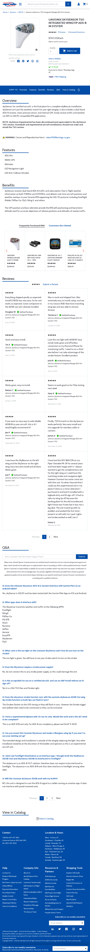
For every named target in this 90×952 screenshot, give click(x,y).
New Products (71, 899)
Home (5, 12)
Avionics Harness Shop (74, 876)
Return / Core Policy (9, 899)
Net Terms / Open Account (12, 882)
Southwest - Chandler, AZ (54, 840)
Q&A (58, 90)
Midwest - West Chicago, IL (54, 846)
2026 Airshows (50, 876)
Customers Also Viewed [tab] (60, 225)
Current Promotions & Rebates (74, 884)
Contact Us (6, 873)
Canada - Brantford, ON (53, 857)
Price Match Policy (8, 893)
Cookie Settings (42, 931)
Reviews (50, 90)
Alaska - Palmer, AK (51, 854)
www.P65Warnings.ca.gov (58, 137)
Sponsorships (29, 908)
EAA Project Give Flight (53, 893)
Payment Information (10, 889)
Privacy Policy (47, 934)
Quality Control (7, 896)
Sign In (78, 4)
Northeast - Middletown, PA (55, 849)
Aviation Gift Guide (73, 873)
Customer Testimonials (32, 882)
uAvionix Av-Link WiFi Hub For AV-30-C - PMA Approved (34, 257)
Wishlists (69, 906)
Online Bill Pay (7, 886)
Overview (23, 90)
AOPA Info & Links (51, 880)
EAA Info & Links (50, 883)
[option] (25, 35)
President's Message (31, 905)
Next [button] (83, 251)
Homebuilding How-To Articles (53, 904)
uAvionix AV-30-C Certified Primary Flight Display (54, 257)
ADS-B (21, 12)
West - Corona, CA (51, 838)
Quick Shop (14, 267)
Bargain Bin (70, 880)
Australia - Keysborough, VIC (55, 860)
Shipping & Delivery (9, 903)
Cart (87, 4)
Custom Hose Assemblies (75, 889)
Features (32, 90)
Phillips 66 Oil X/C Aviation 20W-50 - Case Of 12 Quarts (75, 257)
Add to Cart (71, 51)
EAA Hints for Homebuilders (50, 888)
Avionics (13, 12)
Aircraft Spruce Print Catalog (31, 877)
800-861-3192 (21, 840)
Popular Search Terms (53, 913)
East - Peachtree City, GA (54, 852)
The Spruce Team (30, 912)
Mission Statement (31, 902)
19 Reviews (62, 32)
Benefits (41, 90)
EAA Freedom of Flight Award (31, 887)
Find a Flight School (52, 896)
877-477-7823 (14, 838)
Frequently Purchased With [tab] (32, 225)
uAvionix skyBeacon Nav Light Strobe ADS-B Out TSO (13, 257)
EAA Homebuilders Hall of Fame (33, 893)
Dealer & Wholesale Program (9, 877)
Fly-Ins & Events (50, 900)
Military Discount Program (54, 909)
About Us (27, 873)
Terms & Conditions (9, 906)
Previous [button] (7, 251)
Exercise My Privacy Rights (27, 931)
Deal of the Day (72, 893)
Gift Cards (69, 896)
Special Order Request (74, 903)
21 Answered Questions (76, 32)
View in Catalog (68, 90)
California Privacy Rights (10, 931)
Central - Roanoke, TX (53, 843)
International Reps (30, 898)
